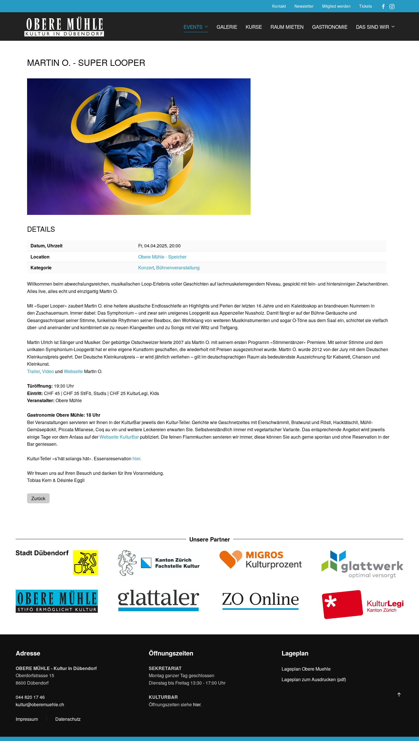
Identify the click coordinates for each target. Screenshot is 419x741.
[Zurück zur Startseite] (64, 26)
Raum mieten (287, 26)
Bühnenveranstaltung (178, 267)
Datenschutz (68, 719)
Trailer (33, 371)
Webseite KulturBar (119, 436)
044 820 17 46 (30, 697)
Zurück (38, 498)
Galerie (227, 26)
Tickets (365, 6)
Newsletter (304, 6)
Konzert (146, 267)
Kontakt (279, 6)
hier (136, 458)
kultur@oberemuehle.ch (40, 704)
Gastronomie (329, 26)
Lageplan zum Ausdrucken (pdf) (314, 679)
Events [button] (193, 26)
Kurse (254, 26)
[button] (399, 694)
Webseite (73, 371)
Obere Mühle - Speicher (162, 256)
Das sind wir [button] (372, 26)
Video (48, 371)
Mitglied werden (336, 6)
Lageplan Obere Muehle (306, 668)
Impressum (27, 719)
